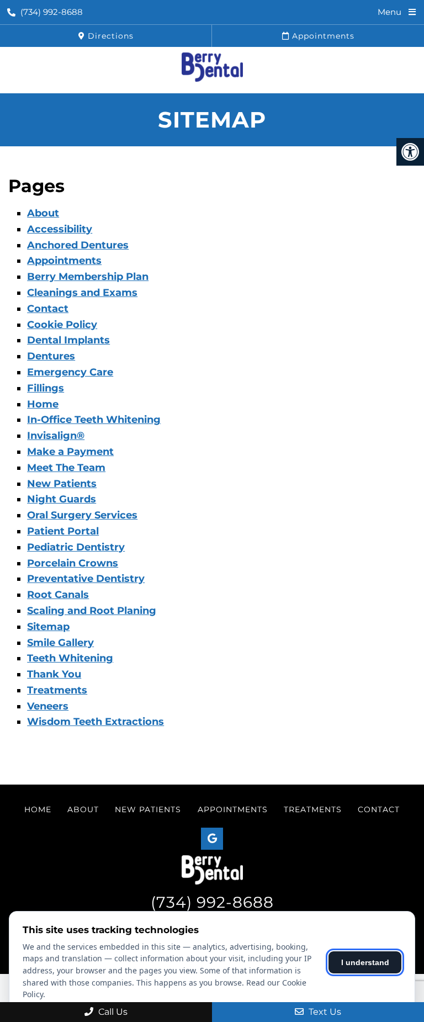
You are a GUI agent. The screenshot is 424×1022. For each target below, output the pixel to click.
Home (43, 404)
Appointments (321, 36)
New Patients (62, 484)
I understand (365, 962)
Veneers (47, 706)
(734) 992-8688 (51, 12)
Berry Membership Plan (88, 277)
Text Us (323, 1012)
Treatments (57, 690)
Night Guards (61, 499)
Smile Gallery (60, 643)
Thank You (54, 674)
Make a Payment (70, 452)
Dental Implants (68, 340)
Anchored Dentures (78, 245)
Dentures (51, 356)
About (43, 213)
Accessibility (59, 229)
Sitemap (48, 627)
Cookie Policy (62, 325)
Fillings (45, 388)
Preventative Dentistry (86, 579)
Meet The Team (66, 468)
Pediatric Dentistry (76, 547)
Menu (389, 12)
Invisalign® (55, 436)
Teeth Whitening (70, 658)
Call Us (112, 1012)
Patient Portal (63, 531)
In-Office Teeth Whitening (94, 420)
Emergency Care (70, 372)
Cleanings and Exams (82, 293)
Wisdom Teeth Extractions (95, 722)
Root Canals (58, 595)
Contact (47, 309)
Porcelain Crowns (72, 563)
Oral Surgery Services (82, 515)
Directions (109, 36)
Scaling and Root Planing (91, 611)
